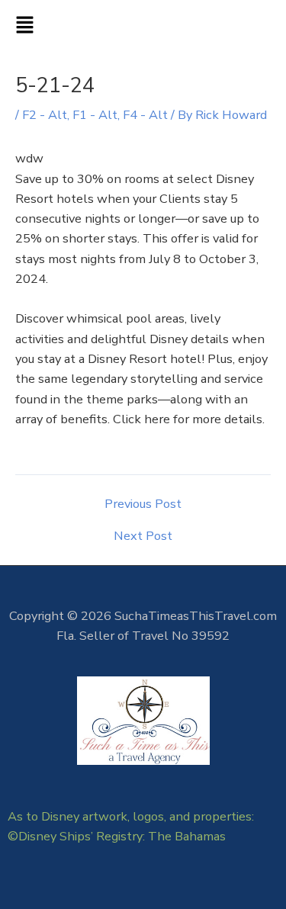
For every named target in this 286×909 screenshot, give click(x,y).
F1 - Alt (94, 115)
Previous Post (143, 504)
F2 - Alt (44, 115)
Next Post (143, 536)
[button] (143, 27)
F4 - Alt (145, 115)
